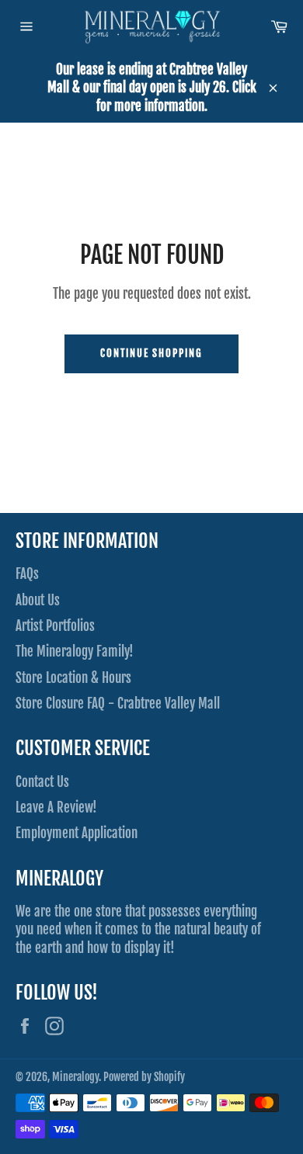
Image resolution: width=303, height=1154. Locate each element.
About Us (38, 600)
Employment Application (77, 833)
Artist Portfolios (55, 626)
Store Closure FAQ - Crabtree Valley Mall (118, 703)
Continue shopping (151, 353)
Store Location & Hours (73, 678)
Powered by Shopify (144, 1076)
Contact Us (42, 782)
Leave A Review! (56, 807)
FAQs (27, 574)
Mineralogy (75, 1076)
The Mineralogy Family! (75, 651)
